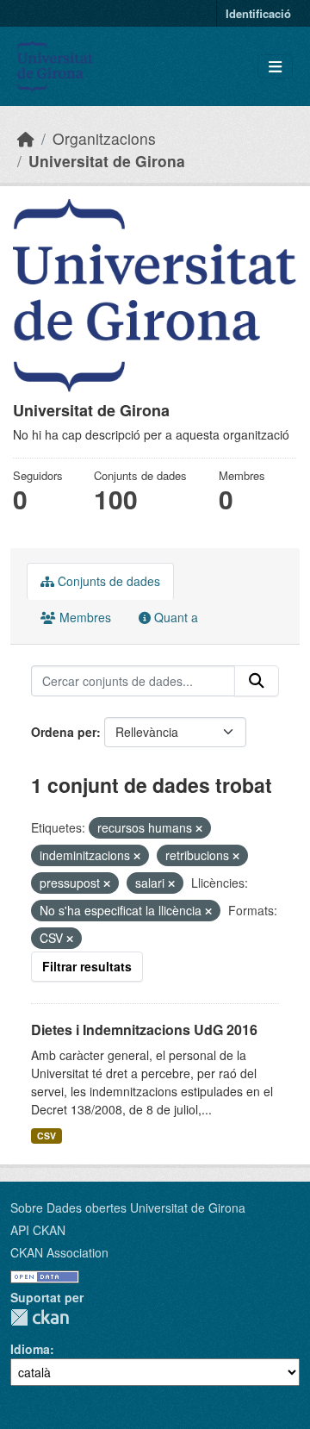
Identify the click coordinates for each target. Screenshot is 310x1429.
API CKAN (37, 1230)
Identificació (258, 13)
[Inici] (25, 138)
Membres (83, 617)
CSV (46, 1135)
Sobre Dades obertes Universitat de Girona (127, 1207)
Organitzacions (104, 138)
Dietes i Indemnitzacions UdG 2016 (144, 1029)
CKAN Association (59, 1252)
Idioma (30, 1348)
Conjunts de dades (107, 581)
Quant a (174, 617)
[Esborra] (198, 828)
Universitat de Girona (106, 161)
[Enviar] (256, 680)
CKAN (39, 1317)
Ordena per (63, 731)
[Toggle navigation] (275, 66)
